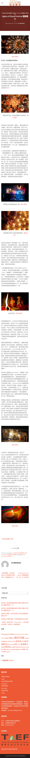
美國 (7, 649)
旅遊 (11, 647)
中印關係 (6, 638)
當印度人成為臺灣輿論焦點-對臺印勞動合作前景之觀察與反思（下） (14, 604)
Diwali (23, 554)
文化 (19, 644)
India (6, 556)
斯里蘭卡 (24, 644)
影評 (8, 644)
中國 (10, 638)
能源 (10, 649)
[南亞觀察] (15, 3)
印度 (7, 13)
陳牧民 (4, 651)
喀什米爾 (7, 641)
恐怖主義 (12, 644)
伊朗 (13, 638)
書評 (14, 647)
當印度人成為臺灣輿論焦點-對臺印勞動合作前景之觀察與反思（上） (14, 609)
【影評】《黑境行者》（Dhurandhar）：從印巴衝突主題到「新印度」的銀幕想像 (15, 623)
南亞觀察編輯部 (21, 23)
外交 (11, 641)
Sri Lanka (25, 634)
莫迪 (14, 649)
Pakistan (19, 634)
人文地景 (3, 13)
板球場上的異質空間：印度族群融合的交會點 (14, 619)
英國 (12, 649)
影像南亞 (10, 13)
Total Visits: (4, 686)
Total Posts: (4, 690)
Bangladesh (5, 634)
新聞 (2, 647)
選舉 (23, 649)
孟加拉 (18, 641)
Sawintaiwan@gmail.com (15, 710)
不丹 (2, 638)
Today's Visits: (5, 676)
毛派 (24, 647)
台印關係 (26, 638)
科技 (26, 647)
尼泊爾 (24, 641)
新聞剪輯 (7, 647)
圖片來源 (15, 56)
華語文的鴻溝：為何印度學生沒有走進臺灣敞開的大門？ (14, 615)
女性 (14, 641)
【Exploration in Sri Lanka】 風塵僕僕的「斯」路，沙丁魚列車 (22, 575)
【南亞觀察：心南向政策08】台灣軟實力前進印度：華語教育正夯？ (8, 575)
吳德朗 (3, 641)
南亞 (16, 637)
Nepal (15, 634)
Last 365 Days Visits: (7, 681)
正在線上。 (8, 660)
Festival (3, 556)
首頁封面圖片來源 (8, 539)
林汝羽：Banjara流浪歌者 (19, 13)
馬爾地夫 (8, 651)
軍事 (21, 649)
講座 (19, 649)
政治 (15, 644)
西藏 (17, 649)
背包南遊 (14, 554)
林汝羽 (9, 556)
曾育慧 (17, 647)
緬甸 (5, 649)
